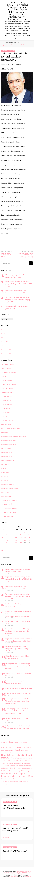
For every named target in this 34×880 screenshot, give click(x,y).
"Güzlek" (4, 376)
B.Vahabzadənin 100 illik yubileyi (8, 745)
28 (21, 543)
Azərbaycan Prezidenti (8, 444)
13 (16, 538)
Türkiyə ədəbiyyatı (7, 516)
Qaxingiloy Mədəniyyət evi (24, 758)
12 (11, 538)
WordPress (28, 876)
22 (25, 540)
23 (29, 540)
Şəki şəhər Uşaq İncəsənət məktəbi (10, 781)
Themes (4, 346)
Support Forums (6, 342)
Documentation (6, 330)
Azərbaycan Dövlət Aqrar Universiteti (13, 436)
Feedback (4, 334)
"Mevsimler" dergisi (7, 392)
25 (7, 543)
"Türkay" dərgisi (6, 396)
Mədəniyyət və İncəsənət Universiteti (19, 752)
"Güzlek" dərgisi (6, 380)
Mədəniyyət (5, 472)
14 (21, 538)
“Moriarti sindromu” (23, 781)
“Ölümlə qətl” (10, 784)
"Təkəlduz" (4, 740)
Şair (17, 768)
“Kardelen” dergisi (7, 420)
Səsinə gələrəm (13, 760)
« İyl (2, 550)
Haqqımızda (5, 464)
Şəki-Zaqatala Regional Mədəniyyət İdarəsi (15, 775)
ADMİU (9, 742)
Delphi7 (8, 64)
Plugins (3, 338)
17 (2, 540)
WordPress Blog (6, 350)
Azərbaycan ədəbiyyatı (8, 50)
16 (29, 538)
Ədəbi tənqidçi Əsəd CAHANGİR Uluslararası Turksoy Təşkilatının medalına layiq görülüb (16, 711)
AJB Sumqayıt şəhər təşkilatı (10, 428)
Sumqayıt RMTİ (6, 504)
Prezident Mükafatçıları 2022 (11, 488)
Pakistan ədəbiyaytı (7, 484)
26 (11, 543)
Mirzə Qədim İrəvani (6, 752)
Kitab (17, 750)
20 (16, 540)
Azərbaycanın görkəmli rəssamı (20, 742)
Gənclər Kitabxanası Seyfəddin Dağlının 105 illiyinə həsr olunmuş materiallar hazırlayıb (18, 631)
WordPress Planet (7, 354)
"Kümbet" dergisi (7, 388)
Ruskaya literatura (7, 496)
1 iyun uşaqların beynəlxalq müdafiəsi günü (17, 740)
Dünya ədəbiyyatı (7, 452)
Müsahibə (4, 480)
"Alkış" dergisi (6, 368)
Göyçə (26, 747)
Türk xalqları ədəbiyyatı (9, 508)
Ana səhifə (4, 432)
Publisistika (5, 492)
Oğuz (15, 758)
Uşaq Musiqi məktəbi (16, 763)
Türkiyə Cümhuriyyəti (8, 512)
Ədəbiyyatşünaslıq (7, 460)
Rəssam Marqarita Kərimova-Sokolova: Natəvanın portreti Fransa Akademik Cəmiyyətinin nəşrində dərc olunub (18, 613)
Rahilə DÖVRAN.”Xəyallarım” (15, 851)
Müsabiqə (4, 476)
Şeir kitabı (29, 768)
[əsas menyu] (2, 20)
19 (11, 540)
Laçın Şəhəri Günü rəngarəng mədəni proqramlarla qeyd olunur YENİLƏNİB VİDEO (18, 283)
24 (2, 543)
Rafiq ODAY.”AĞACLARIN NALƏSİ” (18, 694)
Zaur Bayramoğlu (12, 765)
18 (7, 540)
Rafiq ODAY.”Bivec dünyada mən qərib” (18, 688)
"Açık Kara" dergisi (7, 364)
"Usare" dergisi (6, 400)
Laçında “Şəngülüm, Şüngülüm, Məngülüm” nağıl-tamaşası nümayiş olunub (17, 648)
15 (25, 538)
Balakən (18, 745)
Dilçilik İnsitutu (6, 448)
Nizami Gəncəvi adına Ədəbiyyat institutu (16, 756)
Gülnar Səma (9, 750)
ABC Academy (6, 424)
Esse (20, 747)
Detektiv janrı (13, 747)
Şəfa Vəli (8, 770)
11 (7, 538)
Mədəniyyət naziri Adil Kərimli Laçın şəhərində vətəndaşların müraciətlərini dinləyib (18, 666)
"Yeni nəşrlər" (5, 408)
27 (16, 543)
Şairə (21, 768)
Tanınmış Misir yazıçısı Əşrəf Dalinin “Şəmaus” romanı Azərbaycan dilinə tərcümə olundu (17, 701)
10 (2, 538)
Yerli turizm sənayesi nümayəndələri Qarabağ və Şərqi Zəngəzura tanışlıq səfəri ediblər (17, 299)
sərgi (7, 760)
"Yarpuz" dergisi (6, 404)
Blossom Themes (13, 876)
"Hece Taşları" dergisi (8, 384)
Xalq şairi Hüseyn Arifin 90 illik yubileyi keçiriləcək (15, 829)
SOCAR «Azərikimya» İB (9, 500)
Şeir (24, 768)
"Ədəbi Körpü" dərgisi (8, 372)
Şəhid (18, 771)
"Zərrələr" (4, 416)
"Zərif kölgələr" (6, 412)
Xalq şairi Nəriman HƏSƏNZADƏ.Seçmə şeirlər (14, 806)
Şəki (11, 773)
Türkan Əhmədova (21, 760)
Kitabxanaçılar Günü (26, 750)
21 (21, 540)
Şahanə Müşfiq (9, 768)
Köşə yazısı (4, 468)
